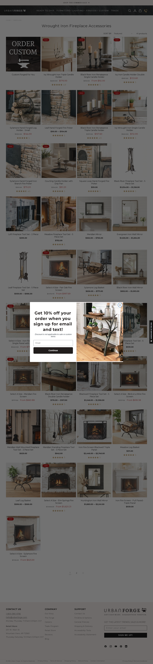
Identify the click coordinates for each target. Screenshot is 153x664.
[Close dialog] (120, 305)
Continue (53, 350)
